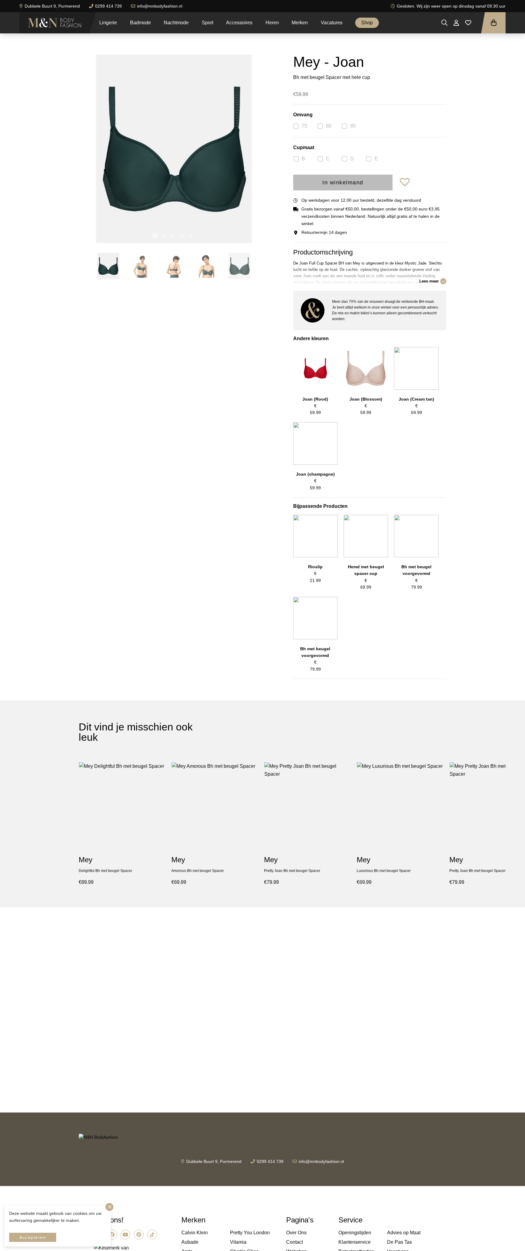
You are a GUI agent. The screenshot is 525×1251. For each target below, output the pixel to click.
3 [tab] (174, 236)
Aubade (189, 1242)
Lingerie (108, 22)
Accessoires (239, 22)
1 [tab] (156, 236)
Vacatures (331, 22)
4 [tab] (183, 236)
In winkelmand (342, 182)
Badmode (140, 22)
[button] (405, 182)
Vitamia (238, 1242)
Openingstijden (354, 1232)
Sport (207, 22)
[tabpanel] (174, 149)
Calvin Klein (194, 1232)
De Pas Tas (399, 1242)
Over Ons (296, 1232)
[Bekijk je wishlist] (468, 23)
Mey (85, 860)
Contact (294, 1242)
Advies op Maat (403, 1232)
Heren (272, 22)
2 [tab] (165, 236)
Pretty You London (250, 1232)
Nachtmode (176, 22)
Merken (300, 22)
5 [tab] (192, 236)
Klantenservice (354, 1242)
